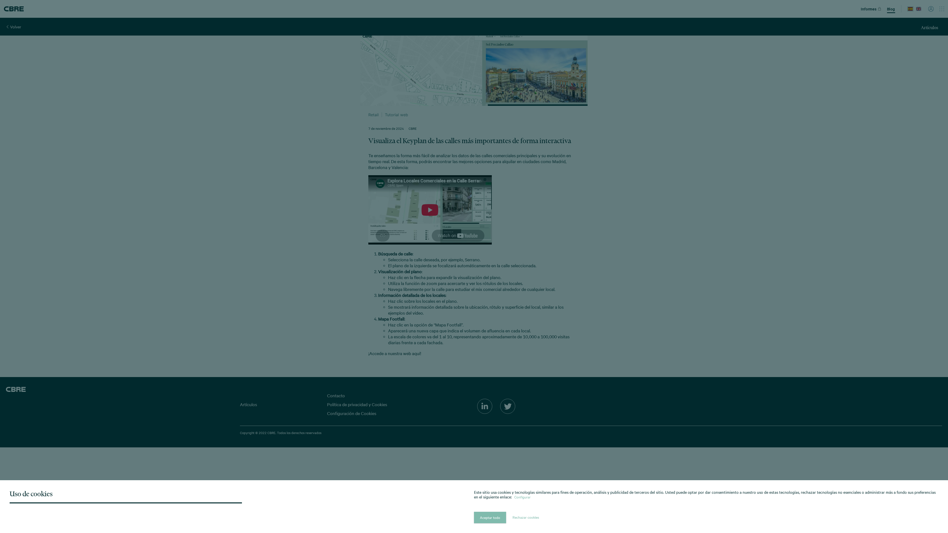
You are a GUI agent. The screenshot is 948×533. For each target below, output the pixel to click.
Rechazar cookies (526, 517)
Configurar (522, 497)
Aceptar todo (490, 517)
